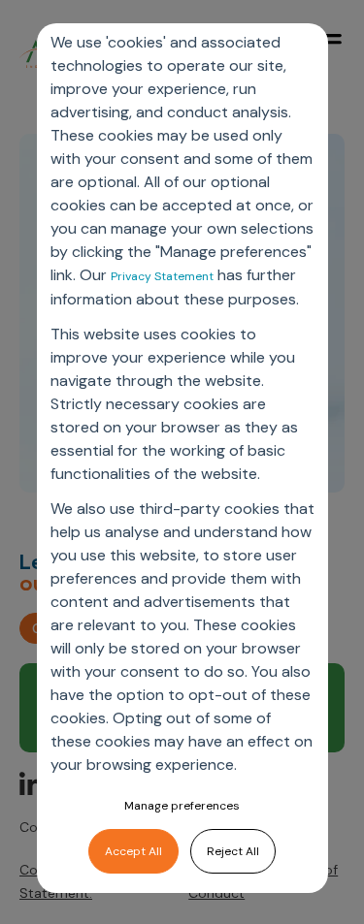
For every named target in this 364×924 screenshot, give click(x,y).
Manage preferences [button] (182, 805)
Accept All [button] (133, 851)
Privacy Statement (162, 276)
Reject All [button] (233, 851)
